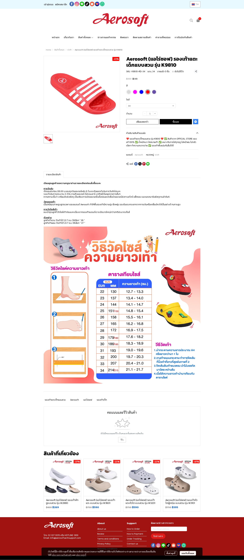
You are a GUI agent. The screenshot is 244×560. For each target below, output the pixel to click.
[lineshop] (102, 4)
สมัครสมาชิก (61, 4)
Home (48, 49)
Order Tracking (134, 538)
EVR (69, 49)
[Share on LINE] (148, 164)
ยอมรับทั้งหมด (188, 553)
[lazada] (97, 4)
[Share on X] (140, 164)
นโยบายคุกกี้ (81, 555)
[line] (82, 4)
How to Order (133, 528)
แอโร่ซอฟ (87, 399)
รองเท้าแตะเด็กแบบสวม (55, 399)
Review (100, 533)
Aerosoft (139, 154)
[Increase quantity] (155, 113)
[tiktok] (87, 4)
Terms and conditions (108, 538)
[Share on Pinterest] (144, 164)
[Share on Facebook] (136, 164)
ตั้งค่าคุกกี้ (170, 553)
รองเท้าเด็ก (102, 399)
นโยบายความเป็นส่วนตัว (62, 555)
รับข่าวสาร (158, 536)
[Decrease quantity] (145, 113)
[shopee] (92, 4)
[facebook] (71, 4)
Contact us (132, 543)
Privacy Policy (104, 543)
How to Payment (135, 533)
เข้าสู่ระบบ (48, 4)
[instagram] (77, 4)
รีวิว (122, 439)
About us (101, 528)
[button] (195, 4)
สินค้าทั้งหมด (59, 49)
